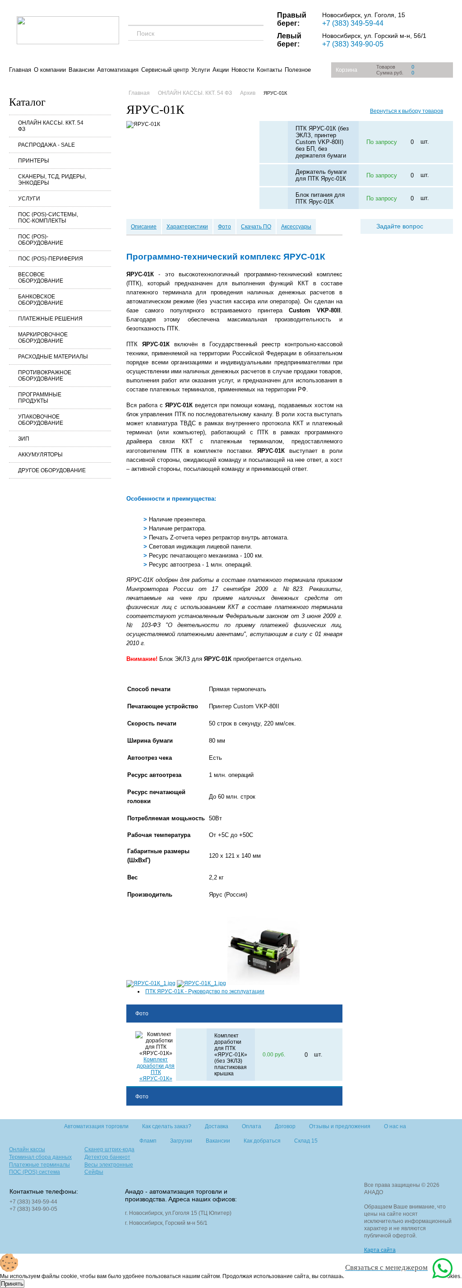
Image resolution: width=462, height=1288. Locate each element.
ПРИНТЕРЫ (33, 161)
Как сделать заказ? (166, 1126)
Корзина (346, 70)
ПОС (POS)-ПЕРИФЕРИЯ (50, 259)
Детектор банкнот (107, 1157)
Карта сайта (380, 1250)
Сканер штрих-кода (109, 1149)
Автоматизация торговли (96, 1126)
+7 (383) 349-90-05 (352, 44)
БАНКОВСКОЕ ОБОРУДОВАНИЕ (40, 299)
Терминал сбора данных (40, 1157)
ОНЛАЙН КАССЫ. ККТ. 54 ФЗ (50, 126)
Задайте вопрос (399, 226)
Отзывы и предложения (339, 1126)
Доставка (216, 1126)
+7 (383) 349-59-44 (352, 23)
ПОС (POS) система (34, 1172)
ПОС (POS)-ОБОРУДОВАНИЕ (40, 239)
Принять (12, 1283)
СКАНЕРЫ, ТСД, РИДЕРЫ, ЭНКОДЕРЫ (52, 179)
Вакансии (81, 69)
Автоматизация (118, 69)
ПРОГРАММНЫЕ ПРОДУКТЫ (39, 397)
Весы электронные (108, 1165)
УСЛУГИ (29, 198)
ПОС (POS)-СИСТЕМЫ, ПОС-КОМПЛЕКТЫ (48, 217)
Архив (247, 93)
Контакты (269, 69)
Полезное (298, 69)
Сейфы (93, 1172)
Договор (285, 1126)
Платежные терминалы (39, 1165)
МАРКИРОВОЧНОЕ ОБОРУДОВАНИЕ (43, 337)
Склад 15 (306, 1141)
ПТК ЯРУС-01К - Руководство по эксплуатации (204, 991)
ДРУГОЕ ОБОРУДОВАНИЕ (52, 470)
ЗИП (23, 439)
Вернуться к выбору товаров (406, 111)
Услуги (200, 69)
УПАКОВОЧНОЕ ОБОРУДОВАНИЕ (40, 420)
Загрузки (181, 1141)
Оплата (251, 1126)
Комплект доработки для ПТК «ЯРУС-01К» (156, 1069)
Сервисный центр (165, 69)
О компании (50, 69)
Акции (221, 69)
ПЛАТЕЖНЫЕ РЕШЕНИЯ (50, 319)
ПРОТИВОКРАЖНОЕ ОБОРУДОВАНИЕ (44, 375)
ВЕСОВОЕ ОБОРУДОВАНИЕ (40, 277)
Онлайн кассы (27, 1149)
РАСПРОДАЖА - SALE (46, 145)
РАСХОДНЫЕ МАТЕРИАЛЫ (53, 356)
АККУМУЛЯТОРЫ (40, 454)
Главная (20, 69)
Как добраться (262, 1141)
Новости (242, 69)
